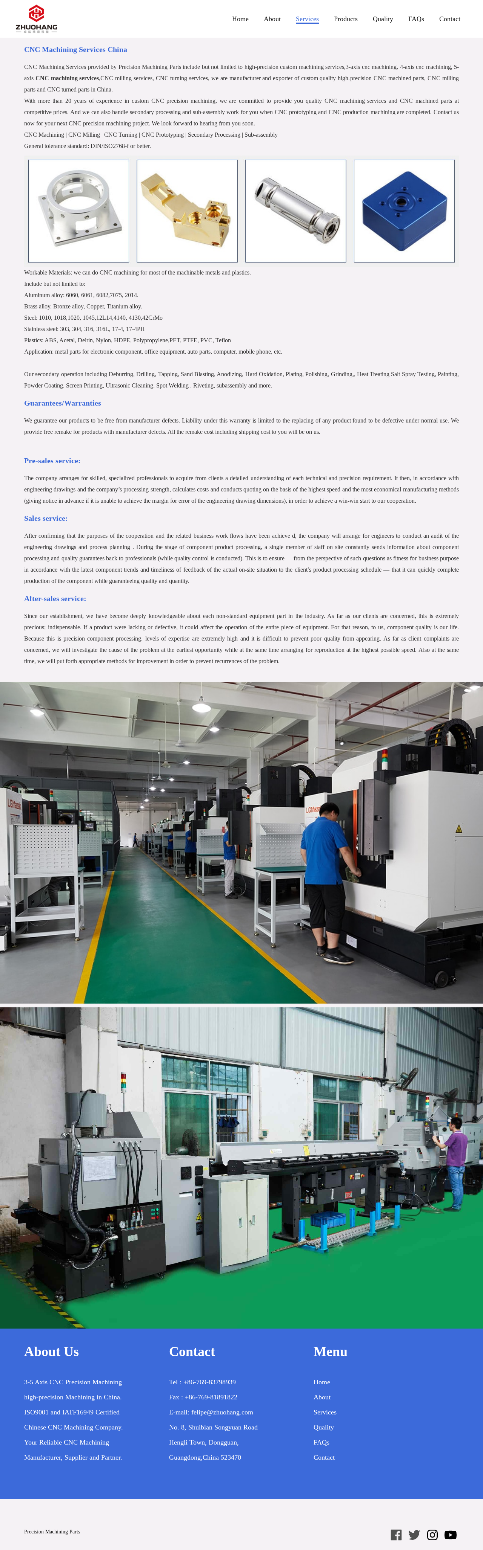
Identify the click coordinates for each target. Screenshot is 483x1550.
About (272, 19)
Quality (383, 19)
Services (307, 19)
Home (240, 19)
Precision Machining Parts (52, 1532)
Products (346, 19)
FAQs (416, 19)
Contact (449, 19)
